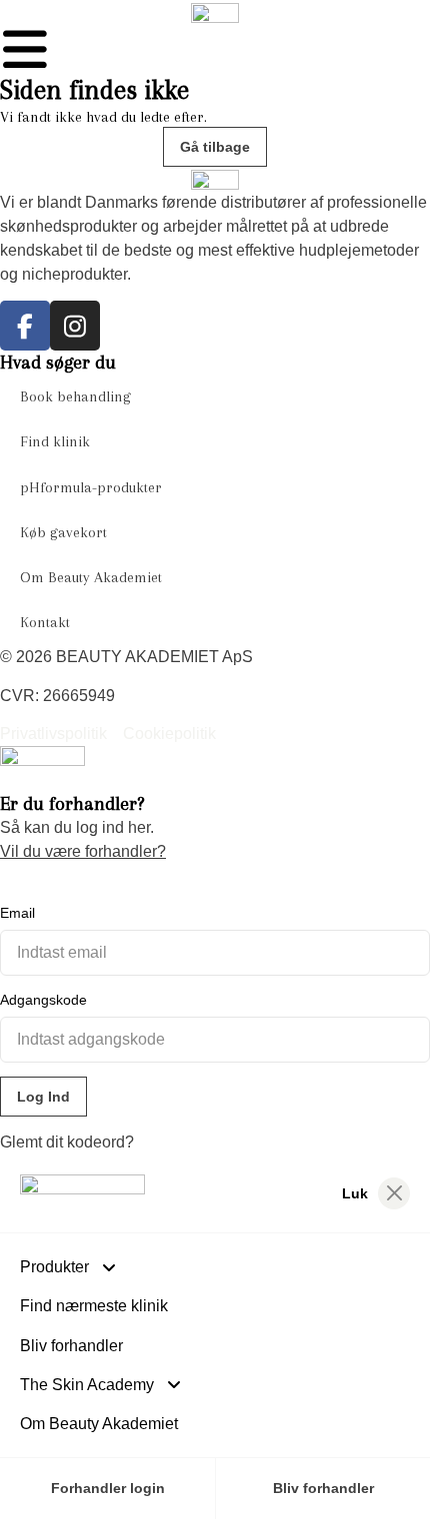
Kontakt (45, 622)
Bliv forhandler (71, 1345)
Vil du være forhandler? (83, 851)
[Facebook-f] (25, 326)
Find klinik (55, 441)
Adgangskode (43, 1000)
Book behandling (75, 396)
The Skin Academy (87, 1384)
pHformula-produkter (91, 487)
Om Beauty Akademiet (91, 577)
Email (17, 913)
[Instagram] (75, 326)
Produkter (54, 1266)
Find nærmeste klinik (94, 1305)
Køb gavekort (63, 532)
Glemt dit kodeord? (67, 1142)
